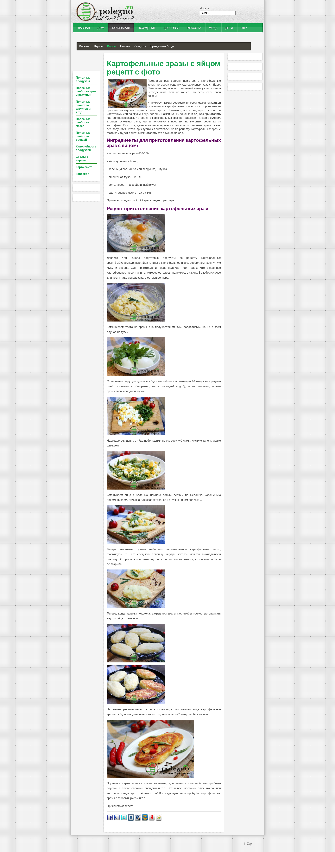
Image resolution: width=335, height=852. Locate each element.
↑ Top (247, 843)
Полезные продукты (83, 79)
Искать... (206, 8)
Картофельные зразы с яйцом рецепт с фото (163, 67)
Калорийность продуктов (86, 148)
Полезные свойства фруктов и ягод (83, 107)
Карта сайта (84, 167)
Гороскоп (82, 173)
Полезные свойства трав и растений (86, 91)
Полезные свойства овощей (83, 136)
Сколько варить (82, 158)
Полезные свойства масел (83, 122)
